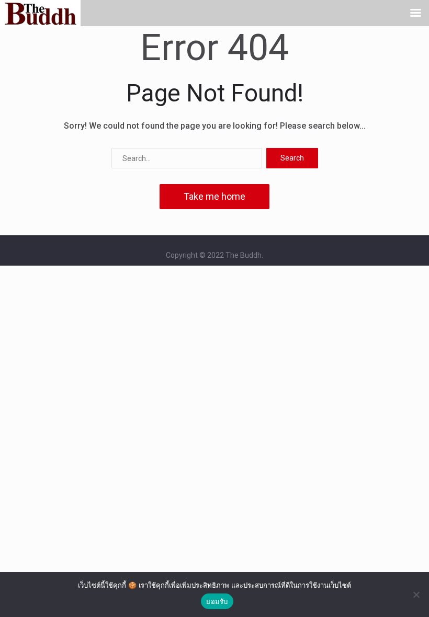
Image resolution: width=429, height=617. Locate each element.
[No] (416, 594)
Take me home (214, 196)
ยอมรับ (217, 601)
